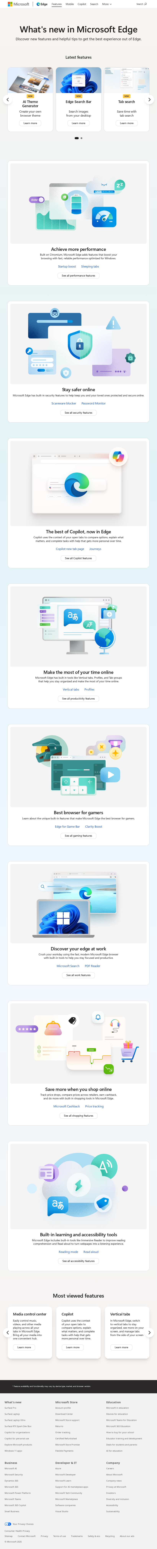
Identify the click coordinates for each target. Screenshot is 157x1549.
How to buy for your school (120, 1432)
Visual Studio (61, 1511)
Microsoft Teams (13, 1499)
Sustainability (113, 1511)
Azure (58, 1468)
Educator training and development (124, 1438)
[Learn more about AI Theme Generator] (30, 99)
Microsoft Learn (63, 1480)
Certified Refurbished (66, 1438)
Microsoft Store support (67, 1420)
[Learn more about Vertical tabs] (127, 1333)
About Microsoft (114, 1474)
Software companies (65, 1505)
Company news (114, 1480)
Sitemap (9, 1536)
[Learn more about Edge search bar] (78, 99)
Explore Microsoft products (18, 1444)
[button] (77, 138)
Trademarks (77, 1536)
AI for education (114, 1450)
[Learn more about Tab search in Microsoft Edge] (126, 99)
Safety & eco (94, 1536)
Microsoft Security (14, 1474)
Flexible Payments (64, 1450)
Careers (110, 1468)
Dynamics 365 (11, 1480)
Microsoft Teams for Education (121, 1420)
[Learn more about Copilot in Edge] (78, 1333)
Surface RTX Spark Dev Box (18, 1426)
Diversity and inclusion (117, 1499)
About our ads (127, 1536)
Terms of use (59, 1536)
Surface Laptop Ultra (15, 1420)
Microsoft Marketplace (66, 1499)
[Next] (149, 99)
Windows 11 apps (13, 1450)
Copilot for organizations (17, 1432)
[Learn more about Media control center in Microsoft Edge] (30, 1333)
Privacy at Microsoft (116, 1486)
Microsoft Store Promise (67, 1444)
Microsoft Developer (65, 1474)
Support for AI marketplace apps (71, 1486)
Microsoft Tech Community (68, 1492)
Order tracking (62, 1432)
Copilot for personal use (17, 1438)
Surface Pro (10, 1407)
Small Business (12, 1511)
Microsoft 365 (11, 1486)
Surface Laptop (12, 1413)
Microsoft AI (11, 1468)
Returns (59, 1426)
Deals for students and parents (121, 1444)
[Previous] (7, 99)
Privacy (44, 1536)
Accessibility (112, 1505)
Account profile (63, 1407)
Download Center (64, 1413)
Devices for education (117, 1413)
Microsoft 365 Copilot (15, 1505)
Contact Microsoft (27, 1536)
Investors (111, 1492)
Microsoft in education (117, 1407)
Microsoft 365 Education (118, 1426)
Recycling (110, 1536)
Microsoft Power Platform (18, 1492)
